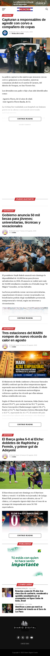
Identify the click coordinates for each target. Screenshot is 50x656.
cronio (14, 232)
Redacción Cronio (18, 33)
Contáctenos (25, 644)
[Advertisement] (25, 160)
